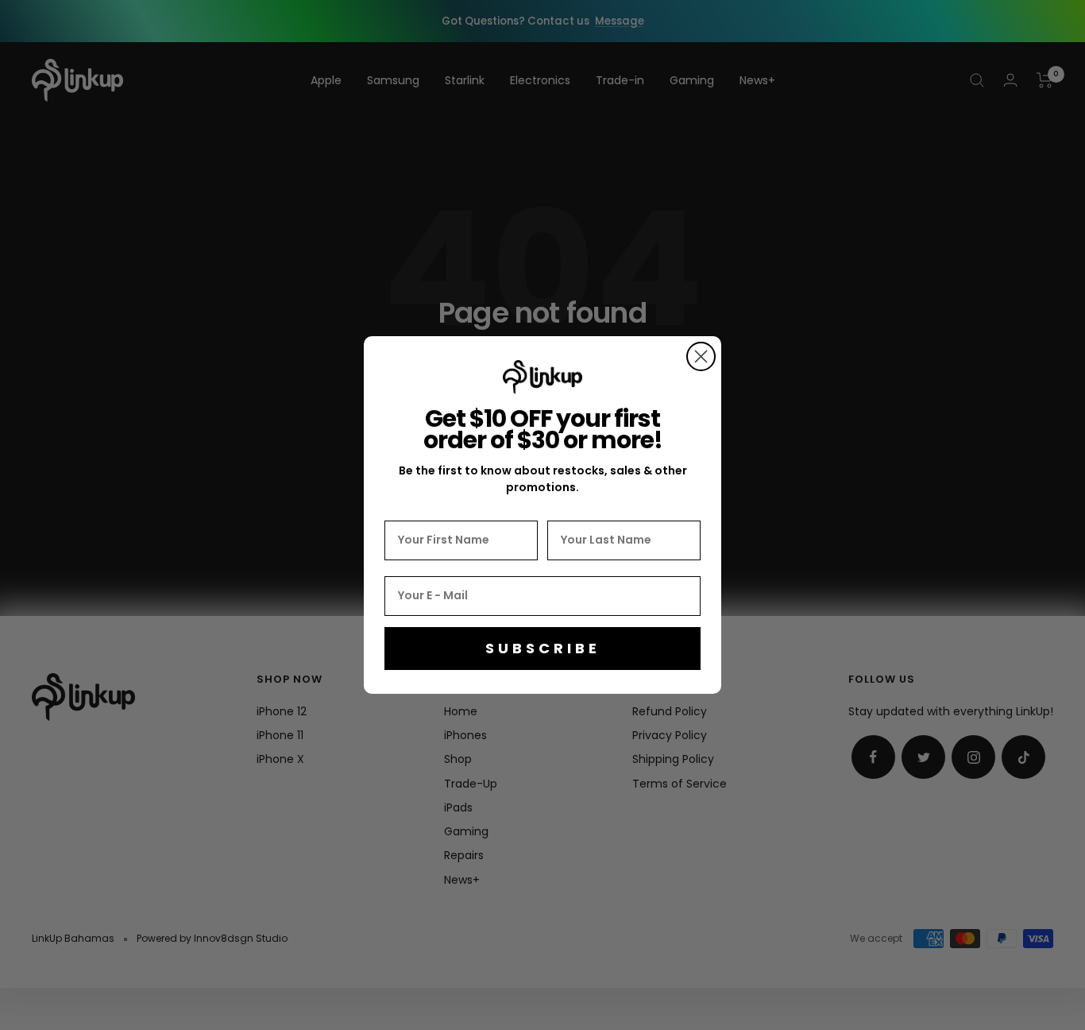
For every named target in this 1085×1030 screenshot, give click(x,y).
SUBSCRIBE (542, 648)
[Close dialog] (701, 356)
